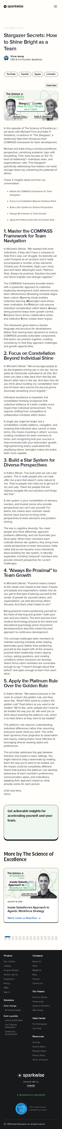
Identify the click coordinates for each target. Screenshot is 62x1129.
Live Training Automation (11, 1026)
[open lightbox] (31, 105)
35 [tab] (24, 939)
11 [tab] (45, 936)
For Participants (40, 1024)
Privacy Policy (39, 1055)
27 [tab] (49, 938)
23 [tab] (34, 938)
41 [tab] (45, 939)
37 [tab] (31, 939)
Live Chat (37, 1028)
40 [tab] (42, 939)
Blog (35, 975)
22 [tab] (31, 938)
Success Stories (40, 997)
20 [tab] (24, 938)
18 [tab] (16, 938)
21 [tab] (27, 938)
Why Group (38, 1010)
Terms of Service (40, 1060)
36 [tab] (27, 939)
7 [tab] (30, 936)
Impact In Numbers (41, 1006)
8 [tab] (34, 936)
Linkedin (31, 1085)
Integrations (9, 979)
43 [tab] (52, 939)
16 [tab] (9, 938)
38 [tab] (34, 939)
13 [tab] (52, 936)
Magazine (37, 970)
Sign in (7, 992)
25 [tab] (42, 938)
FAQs (6, 988)
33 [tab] (16, 939)
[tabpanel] (31, 895)
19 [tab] (20, 938)
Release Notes (39, 1051)
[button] (55, 6)
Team (35, 966)
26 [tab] (45, 938)
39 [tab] (38, 939)
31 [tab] (9, 939)
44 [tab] (56, 939)
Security (36, 1042)
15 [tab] (6, 938)
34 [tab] (20, 939)
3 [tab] (16, 936)
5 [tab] (23, 936)
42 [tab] (49, 939)
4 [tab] (20, 936)
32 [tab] (13, 939)
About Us (37, 961)
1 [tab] (7, 936)
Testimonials (38, 1001)
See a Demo (9, 961)
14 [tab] (56, 936)
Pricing (7, 983)
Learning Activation (14, 1020)
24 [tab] (38, 938)
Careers (36, 979)
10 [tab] (41, 936)
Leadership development (11, 1032)
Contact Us (38, 983)
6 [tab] (27, 936)
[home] (13, 6)
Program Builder (11, 970)
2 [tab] (12, 936)
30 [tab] (6, 939)
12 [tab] (49, 936)
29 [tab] (56, 938)
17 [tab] (13, 938)
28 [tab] (52, 938)
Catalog (7, 966)
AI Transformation (13, 1010)
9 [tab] (38, 936)
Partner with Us (11, 975)
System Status (39, 1047)
